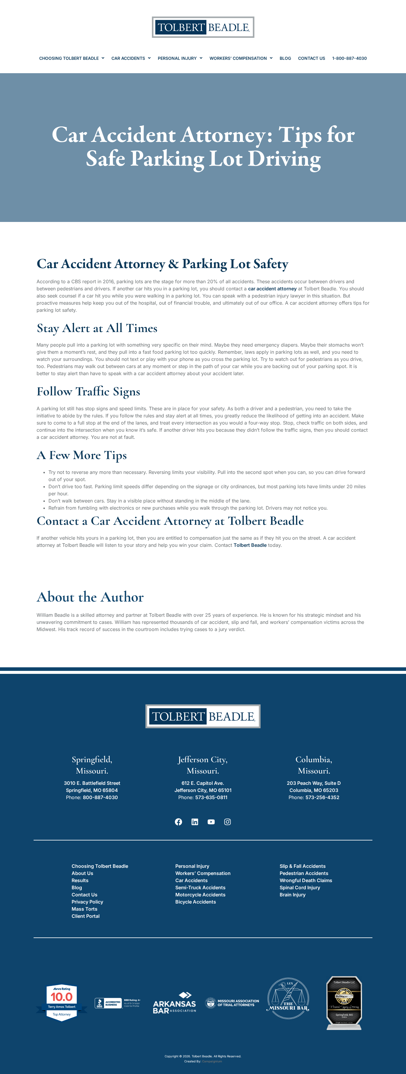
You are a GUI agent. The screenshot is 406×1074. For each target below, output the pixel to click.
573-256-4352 (322, 797)
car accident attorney (272, 289)
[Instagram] (227, 821)
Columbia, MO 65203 (313, 790)
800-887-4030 (100, 797)
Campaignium (212, 1061)
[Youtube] (211, 821)
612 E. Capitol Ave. (203, 783)
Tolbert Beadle (250, 545)
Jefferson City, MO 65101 (203, 790)
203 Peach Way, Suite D (314, 783)
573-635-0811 (211, 797)
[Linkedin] (195, 821)
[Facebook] (178, 821)
